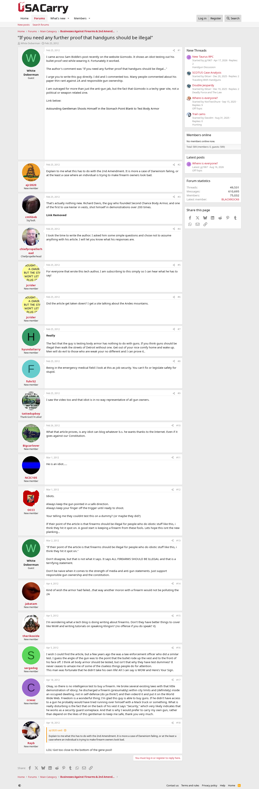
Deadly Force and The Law (207, 92)
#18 (178, 722)
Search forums (41, 24)
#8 (179, 361)
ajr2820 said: (56, 730)
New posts (24, 24)
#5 (179, 265)
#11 (178, 457)
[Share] (173, 50)
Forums (39, 18)
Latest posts (196, 157)
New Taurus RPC (202, 56)
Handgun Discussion (204, 67)
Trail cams (198, 114)
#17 (178, 680)
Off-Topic (197, 108)
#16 (178, 647)
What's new (57, 18)
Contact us (172, 785)
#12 (178, 489)
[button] (68, 18)
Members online (199, 135)
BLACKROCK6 (230, 199)
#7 (179, 329)
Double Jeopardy (203, 85)
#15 (178, 615)
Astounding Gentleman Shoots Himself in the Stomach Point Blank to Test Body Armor (102, 108)
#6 (179, 297)
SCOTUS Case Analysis (206, 72)
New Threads (196, 50)
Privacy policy (209, 785)
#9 (179, 393)
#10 (178, 425)
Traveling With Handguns (206, 80)
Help (222, 785)
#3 (179, 196)
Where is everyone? (205, 98)
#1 (179, 50)
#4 (179, 229)
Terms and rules (190, 785)
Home (24, 18)
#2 (179, 164)
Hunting (197, 124)
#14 (178, 583)
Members (80, 18)
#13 (178, 540)
